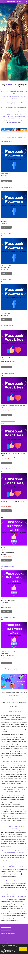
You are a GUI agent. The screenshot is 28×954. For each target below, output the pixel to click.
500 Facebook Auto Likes (7, 566)
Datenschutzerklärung (6, 930)
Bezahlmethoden (5, 943)
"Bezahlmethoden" (13, 122)
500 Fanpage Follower (6, 187)
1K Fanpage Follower (6, 233)
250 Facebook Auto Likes (7, 515)
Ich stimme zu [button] (22, 949)
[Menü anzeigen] (1, 1)
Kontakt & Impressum (6, 927)
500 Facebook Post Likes (7, 373)
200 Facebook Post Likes (7, 325)
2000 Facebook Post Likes (8, 469)
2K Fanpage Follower (6, 279)
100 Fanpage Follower (6, 141)
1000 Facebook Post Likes (8, 421)
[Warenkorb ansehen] (26, 1)
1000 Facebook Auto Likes (8, 617)
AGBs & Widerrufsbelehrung (8, 933)
